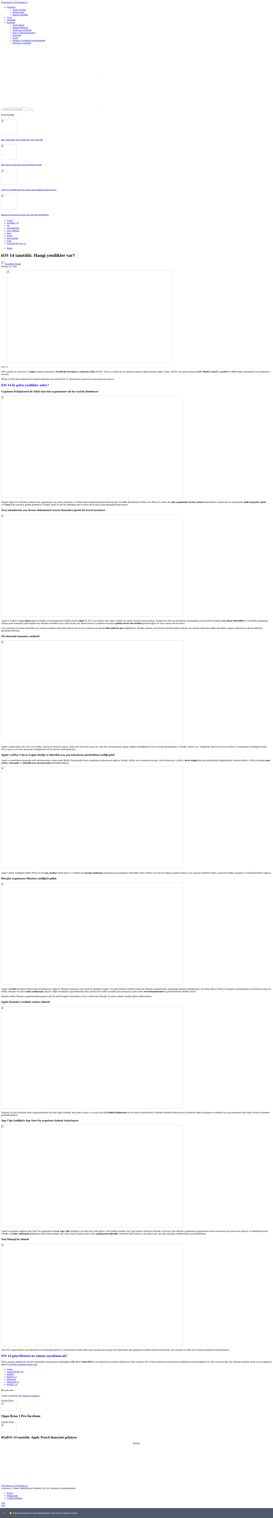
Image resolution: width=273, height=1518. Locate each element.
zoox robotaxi (13, 230)
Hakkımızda (12, 1495)
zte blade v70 (13, 223)
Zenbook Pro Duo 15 (16, 243)
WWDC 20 (12, 1384)
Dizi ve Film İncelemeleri (24, 33)
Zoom (9, 236)
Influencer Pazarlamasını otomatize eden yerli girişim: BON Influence (25, 215)
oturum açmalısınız (31, 1396)
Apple (9, 1369)
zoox (9, 233)
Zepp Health (12, 238)
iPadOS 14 (12, 1377)
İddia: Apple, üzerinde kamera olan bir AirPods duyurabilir (21, 165)
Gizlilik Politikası (14, 1498)
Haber (9, 248)
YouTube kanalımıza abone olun (22, 1364)
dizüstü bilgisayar (20, 27)
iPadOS (10, 1374)
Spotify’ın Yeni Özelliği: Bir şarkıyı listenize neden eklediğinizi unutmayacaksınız (28, 190)
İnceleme (11, 22)
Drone (15, 38)
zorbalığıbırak (13, 228)
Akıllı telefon (18, 25)
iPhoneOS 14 (13, 1382)
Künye (10, 1493)
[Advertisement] (136, 1464)
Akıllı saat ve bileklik (22, 30)
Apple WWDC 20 (15, 1372)
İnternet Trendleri (20, 15)
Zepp (9, 241)
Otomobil (11, 20)
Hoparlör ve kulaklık (22, 43)
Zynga (10, 220)
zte (8, 225)
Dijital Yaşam (18, 12)
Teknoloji (11, 7)
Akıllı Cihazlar (19, 10)
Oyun (9, 17)
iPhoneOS (11, 1379)
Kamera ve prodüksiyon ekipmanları (29, 40)
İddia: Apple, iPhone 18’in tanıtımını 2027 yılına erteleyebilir (22, 140)
